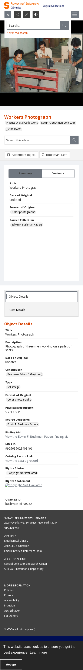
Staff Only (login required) (19, 629)
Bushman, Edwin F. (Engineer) (24, 374)
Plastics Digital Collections (22, 122)
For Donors (11, 616)
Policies (8, 590)
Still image (13, 387)
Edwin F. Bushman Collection (58, 122)
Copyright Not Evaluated (22, 473)
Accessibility (11, 600)
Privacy (8, 595)
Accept (11, 664)
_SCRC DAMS (13, 129)
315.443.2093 (12, 528)
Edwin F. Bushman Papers (27, 224)
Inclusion (9, 605)
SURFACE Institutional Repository (23, 569)
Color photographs (23, 212)
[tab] (25, 173)
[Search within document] (74, 140)
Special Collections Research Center (25, 564)
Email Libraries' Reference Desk (23, 551)
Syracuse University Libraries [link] (25, 518)
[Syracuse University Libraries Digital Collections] (41, 5)
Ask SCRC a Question (16, 546)
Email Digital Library (16, 541)
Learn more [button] (38, 652)
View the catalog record (21, 461)
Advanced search (17, 33)
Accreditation (12, 610)
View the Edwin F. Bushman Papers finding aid (37, 436)
